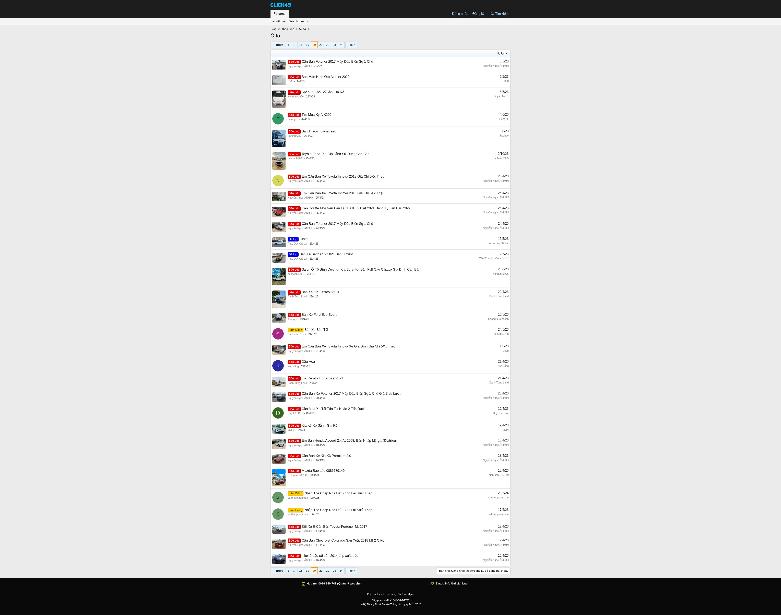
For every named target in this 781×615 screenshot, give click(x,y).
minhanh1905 (295, 158)
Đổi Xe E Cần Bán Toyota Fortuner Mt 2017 (334, 527)
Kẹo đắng (293, 366)
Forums (280, 13)
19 (307, 44)
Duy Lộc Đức (295, 413)
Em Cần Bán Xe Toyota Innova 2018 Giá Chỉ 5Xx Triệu (343, 176)
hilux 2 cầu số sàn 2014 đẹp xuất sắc (330, 556)
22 (327, 44)
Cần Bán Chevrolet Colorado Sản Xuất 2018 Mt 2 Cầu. (343, 540)
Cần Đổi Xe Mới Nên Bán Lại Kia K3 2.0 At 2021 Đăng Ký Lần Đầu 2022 (356, 208)
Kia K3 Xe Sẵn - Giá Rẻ (319, 425)
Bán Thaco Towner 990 (319, 131)
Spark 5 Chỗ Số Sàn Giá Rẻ (323, 92)
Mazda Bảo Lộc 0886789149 (323, 471)
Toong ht (293, 319)
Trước (279, 44)
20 (314, 44)
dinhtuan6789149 (298, 475)
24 (341, 44)
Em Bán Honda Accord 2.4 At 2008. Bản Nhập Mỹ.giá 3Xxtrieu (349, 440)
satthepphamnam (298, 497)
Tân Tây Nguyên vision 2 (494, 258)
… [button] (294, 44)
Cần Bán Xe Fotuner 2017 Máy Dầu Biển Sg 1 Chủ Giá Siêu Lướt (351, 393)
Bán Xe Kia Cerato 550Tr (320, 292)
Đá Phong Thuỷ (297, 334)
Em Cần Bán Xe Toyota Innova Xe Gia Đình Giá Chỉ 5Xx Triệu (348, 346)
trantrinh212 (294, 135)
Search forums (298, 21)
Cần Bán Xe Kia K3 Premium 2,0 (326, 456)
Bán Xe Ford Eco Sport (319, 315)
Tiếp (350, 44)
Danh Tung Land (297, 296)
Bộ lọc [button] (501, 53)
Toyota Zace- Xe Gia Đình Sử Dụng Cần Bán (335, 154)
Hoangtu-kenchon (498, 318)
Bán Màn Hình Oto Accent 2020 (325, 77)
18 (300, 44)
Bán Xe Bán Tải (316, 330)
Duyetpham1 (501, 96)
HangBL (504, 118)
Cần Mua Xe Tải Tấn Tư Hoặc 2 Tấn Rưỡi (333, 409)
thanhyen (293, 119)
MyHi (291, 429)
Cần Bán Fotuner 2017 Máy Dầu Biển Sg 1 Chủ (337, 61)
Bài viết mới (278, 21)
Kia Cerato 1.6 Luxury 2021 (322, 378)
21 (321, 44)
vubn (506, 350)
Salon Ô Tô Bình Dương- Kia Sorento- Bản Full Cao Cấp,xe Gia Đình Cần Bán (361, 269)
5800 (290, 81)
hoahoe (504, 135)
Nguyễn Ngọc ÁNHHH (300, 66)
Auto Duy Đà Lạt (297, 243)
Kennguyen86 (296, 96)
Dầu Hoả (308, 362)
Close (304, 239)
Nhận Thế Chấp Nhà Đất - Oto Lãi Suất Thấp (338, 493)
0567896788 (501, 333)
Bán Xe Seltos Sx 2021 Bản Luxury (326, 254)
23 (334, 44)
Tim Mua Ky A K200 (316, 115)
